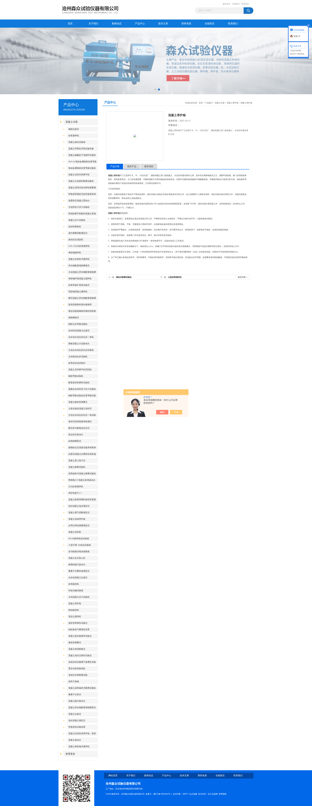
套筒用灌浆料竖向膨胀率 (80, 304)
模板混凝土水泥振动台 (79, 343)
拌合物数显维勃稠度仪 (79, 265)
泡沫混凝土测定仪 (76, 720)
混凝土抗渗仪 (74, 714)
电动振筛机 (73, 610)
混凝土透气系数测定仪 (79, 512)
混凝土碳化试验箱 (76, 142)
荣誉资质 (186, 23)
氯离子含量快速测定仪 (79, 571)
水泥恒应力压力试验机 (79, 207)
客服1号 (296, 36)
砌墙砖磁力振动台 (76, 564)
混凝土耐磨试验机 (76, 467)
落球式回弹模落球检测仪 (80, 421)
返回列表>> (243, 277)
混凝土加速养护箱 (76, 519)
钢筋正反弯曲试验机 (77, 324)
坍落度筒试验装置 (76, 727)
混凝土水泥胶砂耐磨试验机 (81, 181)
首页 (70, 23)
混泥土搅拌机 (74, 616)
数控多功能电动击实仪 (79, 428)
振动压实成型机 (75, 239)
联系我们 (245, 4)
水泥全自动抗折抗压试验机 (81, 350)
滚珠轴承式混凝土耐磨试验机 (82, 473)
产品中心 (140, 23)
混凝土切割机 (74, 532)
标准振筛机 (73, 584)
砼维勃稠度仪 (74, 441)
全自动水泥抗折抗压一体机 (81, 337)
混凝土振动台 (74, 740)
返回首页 (226, 4)
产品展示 (209, 103)
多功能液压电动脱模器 (79, 551)
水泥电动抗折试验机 (77, 356)
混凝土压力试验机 (76, 220)
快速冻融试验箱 (75, 590)
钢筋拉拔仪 (73, 129)
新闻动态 (117, 23)
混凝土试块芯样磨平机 (79, 174)
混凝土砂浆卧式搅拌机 (79, 259)
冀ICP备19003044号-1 (162, 794)
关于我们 (93, 23)
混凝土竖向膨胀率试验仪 (80, 636)
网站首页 (112, 775)
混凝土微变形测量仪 (77, 402)
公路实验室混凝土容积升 (80, 408)
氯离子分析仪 (74, 694)
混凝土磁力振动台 (76, 701)
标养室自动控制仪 (76, 363)
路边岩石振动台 (75, 434)
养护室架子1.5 (75, 493)
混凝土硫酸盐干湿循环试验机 (82, 155)
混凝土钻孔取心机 (76, 558)
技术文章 (163, 23)
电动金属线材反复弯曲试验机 (82, 168)
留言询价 (148, 166)
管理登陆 (222, 794)
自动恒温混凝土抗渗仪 (79, 330)
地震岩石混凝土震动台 (79, 200)
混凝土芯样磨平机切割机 (80, 369)
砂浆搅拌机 (73, 135)
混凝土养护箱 (74, 603)
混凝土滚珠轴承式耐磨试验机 (82, 688)
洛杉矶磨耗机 (74, 226)
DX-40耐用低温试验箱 (78, 538)
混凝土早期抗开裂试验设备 (81, 148)
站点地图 (193, 794)
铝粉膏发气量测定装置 (79, 629)
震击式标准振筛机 (76, 668)
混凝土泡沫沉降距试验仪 (80, 655)
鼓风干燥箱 (73, 681)
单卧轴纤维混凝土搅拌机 (80, 278)
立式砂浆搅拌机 (75, 486)
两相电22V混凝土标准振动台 (81, 480)
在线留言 (236, 4)
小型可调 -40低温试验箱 (79, 545)
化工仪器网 (213, 794)
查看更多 (70, 754)
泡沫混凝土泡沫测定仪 (79, 506)
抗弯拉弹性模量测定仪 (79, 525)
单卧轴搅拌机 (74, 252)
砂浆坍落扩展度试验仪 (79, 285)
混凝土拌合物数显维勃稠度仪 (82, 707)
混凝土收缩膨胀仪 (76, 649)
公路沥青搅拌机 (175, 277)
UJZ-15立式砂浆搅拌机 (79, 246)
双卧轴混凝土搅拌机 (77, 291)
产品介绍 (114, 166)
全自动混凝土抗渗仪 (77, 577)
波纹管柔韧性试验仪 (77, 623)
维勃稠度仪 (73, 317)
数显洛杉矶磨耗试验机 (79, 382)
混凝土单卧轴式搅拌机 (79, 746)
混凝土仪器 (71, 122)
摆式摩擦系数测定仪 (77, 233)
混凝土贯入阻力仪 (76, 460)
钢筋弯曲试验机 (75, 376)
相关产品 (131, 166)
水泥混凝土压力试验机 (79, 597)
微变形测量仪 (74, 642)
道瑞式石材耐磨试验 (77, 675)
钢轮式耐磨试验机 (124, 277)
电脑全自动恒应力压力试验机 (82, 389)
